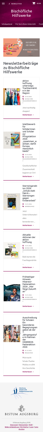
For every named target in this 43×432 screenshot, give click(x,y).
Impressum (14, 425)
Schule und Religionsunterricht (29, 101)
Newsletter (16, 4)
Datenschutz (23, 425)
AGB (30, 425)
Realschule (28, 353)
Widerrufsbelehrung (12, 427)
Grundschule (29, 206)
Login (31, 427)
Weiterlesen (27, 115)
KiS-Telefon (24, 427)
